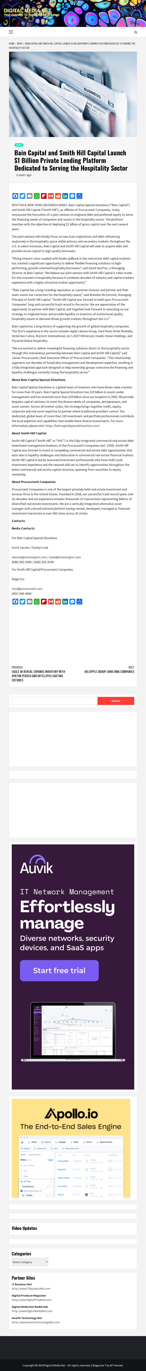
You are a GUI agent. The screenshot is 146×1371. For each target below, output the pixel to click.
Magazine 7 (99, 1365)
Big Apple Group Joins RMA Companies (109, 669)
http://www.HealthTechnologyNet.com (36, 1322)
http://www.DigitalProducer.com (31, 1300)
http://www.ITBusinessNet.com (31, 1288)
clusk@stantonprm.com (65, 557)
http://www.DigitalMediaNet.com (32, 1311)
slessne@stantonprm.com (29, 557)
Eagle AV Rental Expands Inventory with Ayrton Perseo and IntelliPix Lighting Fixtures (38, 673)
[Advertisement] (73, 633)
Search (115, 701)
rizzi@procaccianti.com (27, 589)
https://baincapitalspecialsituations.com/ (72, 426)
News (19, 144)
